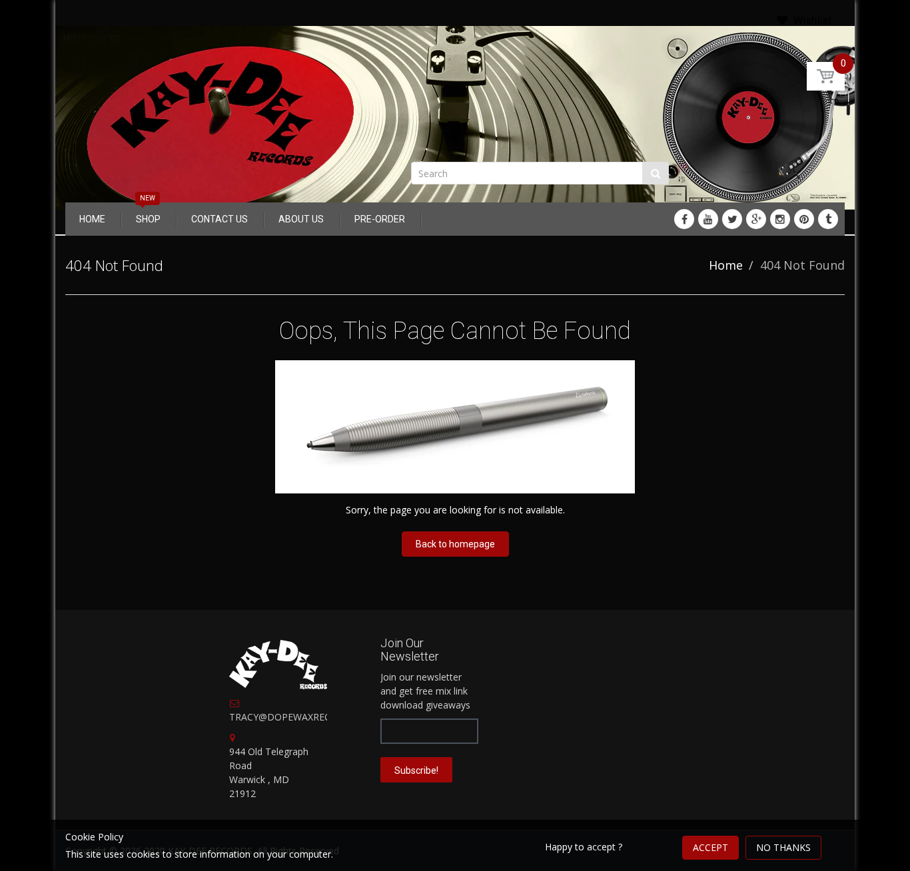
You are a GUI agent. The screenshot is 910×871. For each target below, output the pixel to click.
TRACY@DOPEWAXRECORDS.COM (304, 717)
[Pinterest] (804, 219)
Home (726, 265)
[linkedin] (708, 219)
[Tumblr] (828, 219)
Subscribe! (416, 770)
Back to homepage (455, 544)
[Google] (756, 219)
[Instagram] (780, 219)
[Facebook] (684, 219)
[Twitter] (732, 219)
